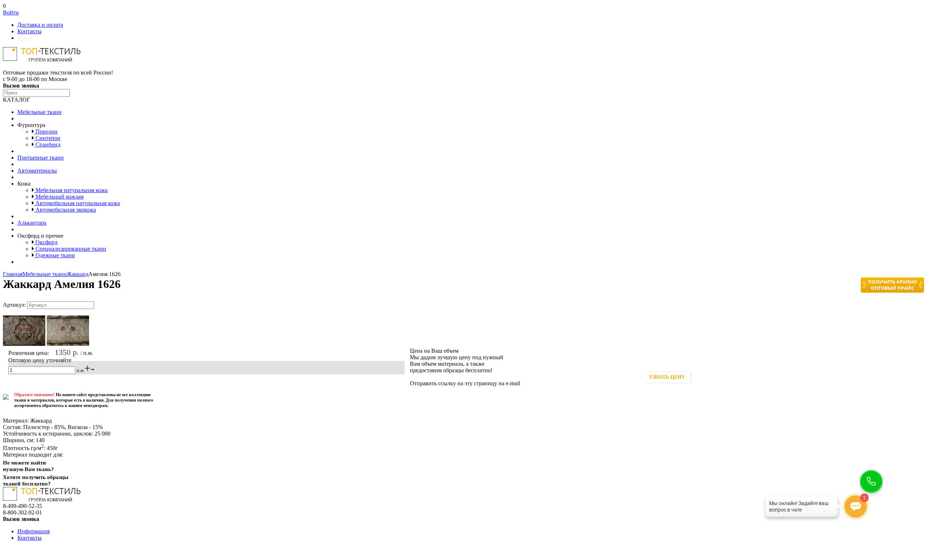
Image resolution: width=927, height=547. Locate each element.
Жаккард (77, 274)
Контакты (29, 31)
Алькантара (31, 223)
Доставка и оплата (40, 25)
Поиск (25, 38)
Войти (11, 12)
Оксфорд (46, 242)
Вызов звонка (21, 85)
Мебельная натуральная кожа (71, 190)
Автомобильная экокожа (65, 210)
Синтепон (47, 138)
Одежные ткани (54, 255)
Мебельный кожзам (59, 197)
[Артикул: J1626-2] (68, 344)
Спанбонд (47, 144)
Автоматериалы (37, 171)
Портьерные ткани (40, 157)
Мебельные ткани (39, 112)
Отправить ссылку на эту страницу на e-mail (465, 383)
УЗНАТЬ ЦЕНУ (667, 377)
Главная (12, 274)
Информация (33, 531)
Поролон (46, 131)
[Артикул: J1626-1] (24, 344)
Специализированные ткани (70, 249)
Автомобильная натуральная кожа (77, 203)
